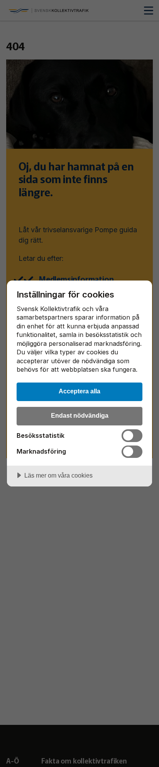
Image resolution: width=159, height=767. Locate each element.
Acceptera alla (79, 391)
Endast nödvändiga (79, 415)
